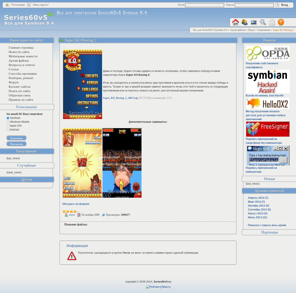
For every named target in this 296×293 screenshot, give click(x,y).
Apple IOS (15, 125)
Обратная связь (20, 95)
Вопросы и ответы (22, 65)
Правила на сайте (21, 99)
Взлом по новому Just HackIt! (265, 95)
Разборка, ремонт (21, 78)
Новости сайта (19, 52)
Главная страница (21, 47)
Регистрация (18, 4)
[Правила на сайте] (281, 22)
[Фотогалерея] (253, 22)
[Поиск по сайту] (262, 22)
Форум (14, 82)
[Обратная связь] (271, 22)
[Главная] (235, 22)
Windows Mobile (19, 121)
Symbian (14, 117)
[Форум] (244, 22)
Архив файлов (19, 60)
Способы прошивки (23, 73)
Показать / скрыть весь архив (267, 225)
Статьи (14, 69)
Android (14, 129)
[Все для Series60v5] (29, 18)
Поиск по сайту (20, 91)
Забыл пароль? (41, 4)
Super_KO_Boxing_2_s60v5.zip (120, 97)
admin (72, 214)
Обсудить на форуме (75, 203)
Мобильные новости (23, 56)
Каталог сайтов (19, 86)
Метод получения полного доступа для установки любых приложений (266, 115)
